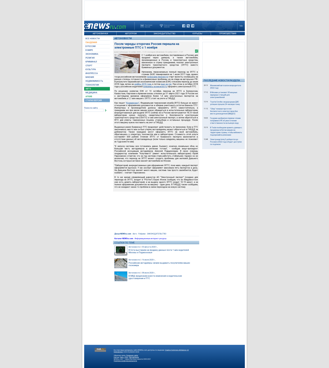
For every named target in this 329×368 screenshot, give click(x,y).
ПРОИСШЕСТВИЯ (227, 33)
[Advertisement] (164, 10)
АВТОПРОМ (131, 33)
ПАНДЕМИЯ (91, 42)
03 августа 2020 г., (150, 247)
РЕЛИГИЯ (90, 58)
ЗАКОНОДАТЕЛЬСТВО (164, 33)
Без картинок (134, 357)
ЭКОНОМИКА (91, 54)
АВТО (88, 89)
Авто (135, 234)
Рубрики (141, 234)
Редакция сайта (132, 355)
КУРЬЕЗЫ (197, 33)
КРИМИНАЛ (91, 61)
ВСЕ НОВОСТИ (92, 38)
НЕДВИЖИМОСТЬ (94, 81)
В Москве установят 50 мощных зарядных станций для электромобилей (223, 94)
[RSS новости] (188, 25)
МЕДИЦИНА (91, 92)
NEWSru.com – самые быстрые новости (128, 359)
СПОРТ (88, 65)
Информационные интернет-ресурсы (150, 238)
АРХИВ (88, 96)
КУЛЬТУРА (90, 69)
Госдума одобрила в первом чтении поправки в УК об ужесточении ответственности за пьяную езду (225, 120)
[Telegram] (192, 25)
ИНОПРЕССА (91, 73)
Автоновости (123, 38)
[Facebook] (183, 25)
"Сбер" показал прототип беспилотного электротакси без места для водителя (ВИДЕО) (224, 111)
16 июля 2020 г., (148, 260)
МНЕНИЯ (89, 77)
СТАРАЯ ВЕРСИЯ (93, 100)
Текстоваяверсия (148, 25)
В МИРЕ (89, 50)
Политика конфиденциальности (125, 361)
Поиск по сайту (91, 108)
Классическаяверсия (169, 25)
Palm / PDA (124, 357)
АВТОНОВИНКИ (100, 33)
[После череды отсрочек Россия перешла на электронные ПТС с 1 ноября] (127, 63)
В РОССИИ (90, 46)
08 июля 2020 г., (148, 273)
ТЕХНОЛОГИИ (92, 85)
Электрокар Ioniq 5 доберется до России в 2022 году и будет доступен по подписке (226, 141)
